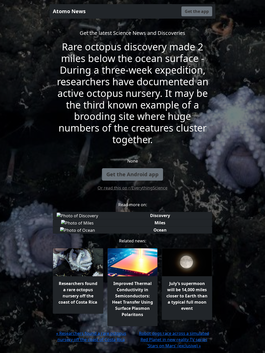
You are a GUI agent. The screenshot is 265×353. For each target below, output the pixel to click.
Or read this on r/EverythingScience (132, 188)
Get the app (197, 11)
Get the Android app (132, 174)
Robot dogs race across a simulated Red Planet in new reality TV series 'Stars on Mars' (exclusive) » (174, 340)
